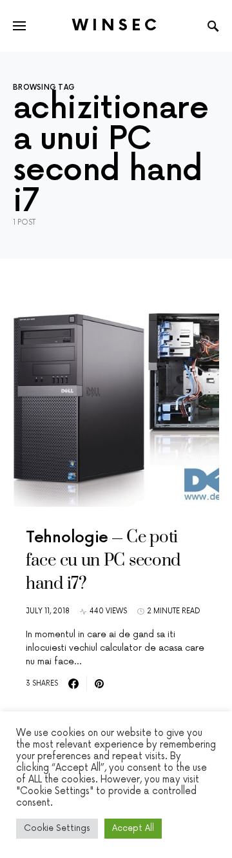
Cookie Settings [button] (57, 828)
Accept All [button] (133, 828)
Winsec (116, 25)
